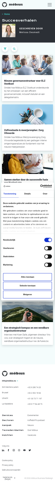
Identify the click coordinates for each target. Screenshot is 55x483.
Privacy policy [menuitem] (7, 465)
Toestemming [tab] (9, 194)
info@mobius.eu (9, 381)
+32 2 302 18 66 (34, 393)
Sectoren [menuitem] (8, 420)
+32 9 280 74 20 (34, 387)
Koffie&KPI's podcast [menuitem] (36, 420)
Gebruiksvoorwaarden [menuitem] (11, 470)
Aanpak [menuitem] (6, 425)
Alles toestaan (27, 277)
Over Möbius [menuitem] (33, 430)
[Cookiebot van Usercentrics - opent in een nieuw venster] (40, 186)
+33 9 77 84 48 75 (35, 404)
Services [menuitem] (7, 415)
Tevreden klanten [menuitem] (12, 430)
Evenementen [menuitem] (33, 415)
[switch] (48, 248)
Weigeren (27, 294)
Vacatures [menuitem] (32, 435)
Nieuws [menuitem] (31, 425)
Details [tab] (27, 194)
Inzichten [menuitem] (7, 435)
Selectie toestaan (28, 285)
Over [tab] (45, 194)
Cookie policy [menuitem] (7, 460)
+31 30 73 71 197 (35, 399)
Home (7, 14)
